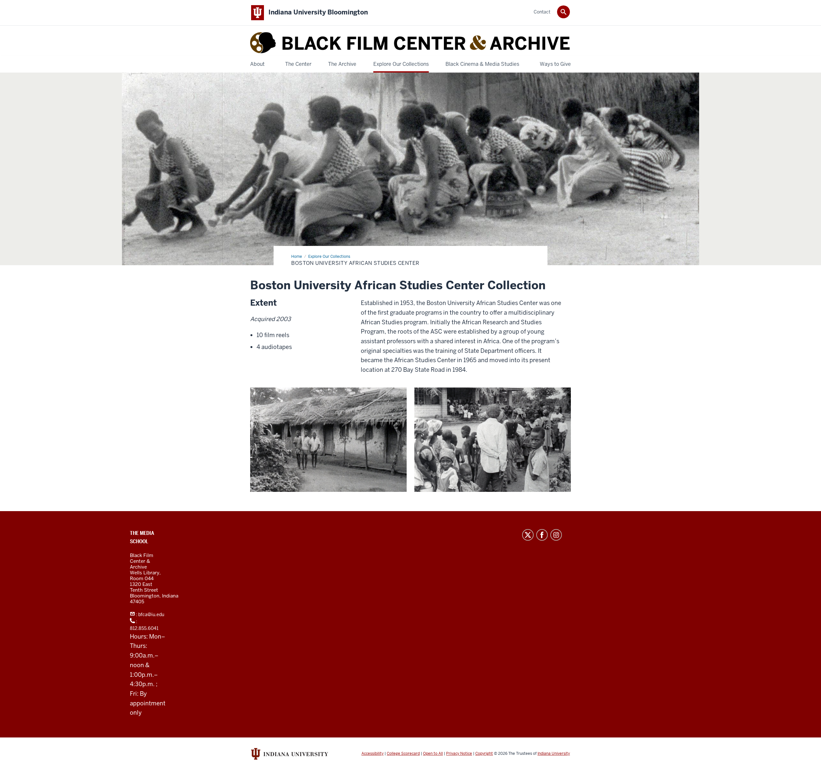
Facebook (542, 535)
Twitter (528, 535)
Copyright (484, 753)
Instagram (556, 535)
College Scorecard (403, 753)
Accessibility (372, 753)
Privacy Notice (459, 753)
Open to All (433, 753)
